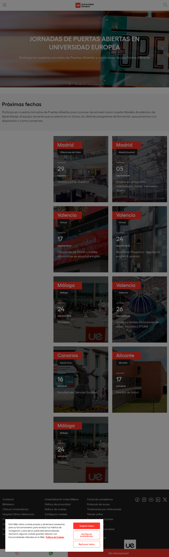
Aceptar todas (86, 526)
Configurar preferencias (86, 535)
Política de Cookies (55, 537)
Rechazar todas (87, 544)
